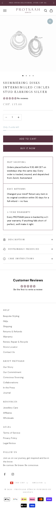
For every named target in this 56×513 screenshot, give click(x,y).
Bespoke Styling (11, 316)
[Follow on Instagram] (12, 474)
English (37, 483)
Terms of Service (11, 432)
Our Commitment (12, 372)
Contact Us (9, 352)
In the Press (9, 387)
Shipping (7, 326)
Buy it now (28, 148)
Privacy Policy (10, 438)
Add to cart (28, 139)
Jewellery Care (10, 407)
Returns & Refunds (12, 331)
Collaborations (10, 382)
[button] (10, 98)
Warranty (8, 336)
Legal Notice (9, 443)
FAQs (5, 321)
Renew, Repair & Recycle (15, 341)
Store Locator (10, 347)
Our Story (8, 367)
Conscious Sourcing (13, 377)
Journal (7, 392)
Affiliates (7, 412)
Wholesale (8, 418)
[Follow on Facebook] (4, 474)
